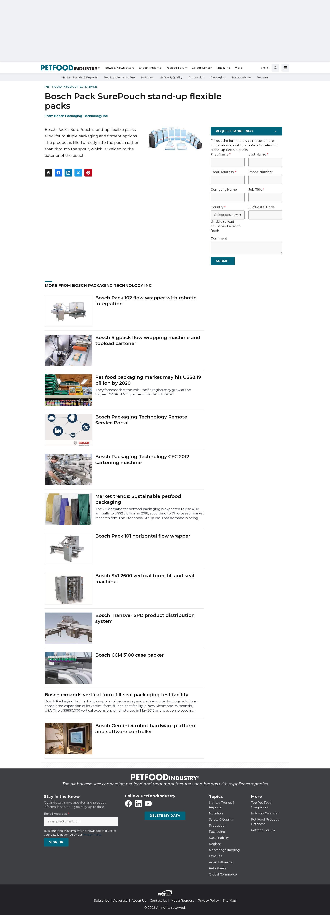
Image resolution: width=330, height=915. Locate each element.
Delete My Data (165, 815)
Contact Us (158, 900)
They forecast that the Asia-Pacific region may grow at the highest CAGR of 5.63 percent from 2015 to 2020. (143, 392)
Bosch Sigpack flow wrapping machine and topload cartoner (147, 340)
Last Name (258, 154)
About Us (139, 900)
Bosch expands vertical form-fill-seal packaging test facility (116, 694)
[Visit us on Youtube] (148, 803)
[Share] (58, 173)
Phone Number (260, 172)
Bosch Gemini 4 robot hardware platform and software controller (145, 728)
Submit (223, 261)
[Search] (275, 68)
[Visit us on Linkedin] (138, 803)
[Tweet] (78, 173)
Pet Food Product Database (71, 86)
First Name (221, 154)
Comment (219, 238)
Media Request (182, 900)
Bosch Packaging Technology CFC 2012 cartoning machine (142, 459)
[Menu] (285, 68)
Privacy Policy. (92, 834)
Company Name (224, 189)
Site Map (229, 900)
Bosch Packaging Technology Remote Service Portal (141, 420)
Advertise (120, 900)
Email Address (223, 172)
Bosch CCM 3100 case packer (129, 655)
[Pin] (88, 173)
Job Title (256, 189)
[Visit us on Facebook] (128, 803)
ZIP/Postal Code (261, 207)
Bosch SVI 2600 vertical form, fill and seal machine (144, 578)
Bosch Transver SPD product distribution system (145, 618)
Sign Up (56, 842)
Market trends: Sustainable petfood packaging (138, 499)
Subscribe (101, 900)
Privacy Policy (208, 900)
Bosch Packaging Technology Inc (81, 116)
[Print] (48, 173)
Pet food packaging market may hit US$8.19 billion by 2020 (148, 380)
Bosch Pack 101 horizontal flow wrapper (142, 536)
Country (218, 207)
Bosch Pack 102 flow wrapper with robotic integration (145, 300)
